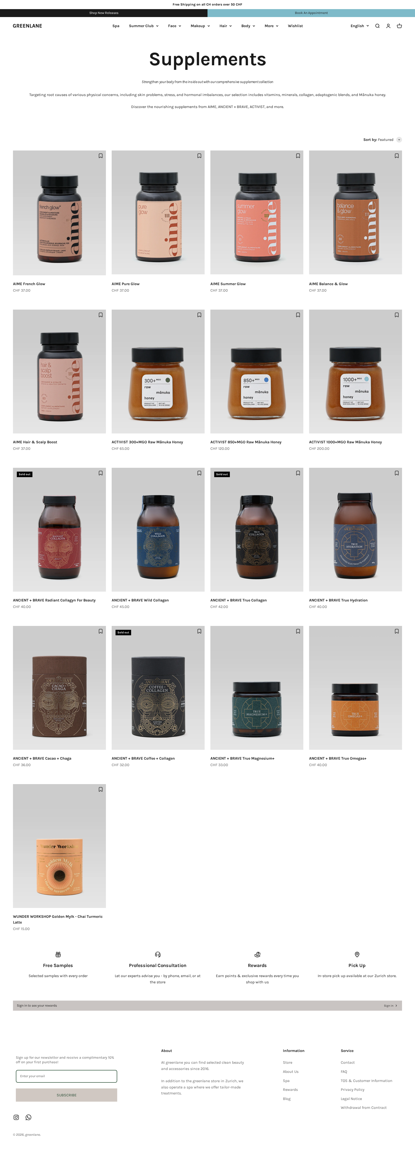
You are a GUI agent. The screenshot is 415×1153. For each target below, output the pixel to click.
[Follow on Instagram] (16, 1117)
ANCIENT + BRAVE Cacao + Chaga (42, 758)
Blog (287, 1098)
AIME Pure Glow (126, 284)
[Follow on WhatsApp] (28, 1117)
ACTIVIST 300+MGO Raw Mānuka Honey (147, 442)
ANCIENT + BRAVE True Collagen (238, 600)
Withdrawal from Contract (364, 1107)
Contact (348, 1062)
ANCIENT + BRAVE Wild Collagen (140, 600)
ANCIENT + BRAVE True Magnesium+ (242, 758)
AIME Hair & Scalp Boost (35, 442)
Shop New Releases (103, 13)
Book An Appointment (311, 13)
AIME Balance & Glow (328, 284)
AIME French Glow (29, 284)
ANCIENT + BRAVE (233, 106)
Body (245, 26)
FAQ (344, 1071)
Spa (115, 26)
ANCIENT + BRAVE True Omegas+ (337, 758)
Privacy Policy (352, 1089)
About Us (291, 1071)
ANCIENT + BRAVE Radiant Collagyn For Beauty (54, 600)
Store (287, 1062)
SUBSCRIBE (67, 1095)
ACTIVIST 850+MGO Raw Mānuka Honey (245, 442)
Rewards (290, 1089)
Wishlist (295, 26)
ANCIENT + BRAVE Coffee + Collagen (143, 758)
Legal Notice (351, 1098)
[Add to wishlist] (101, 156)
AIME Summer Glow (228, 284)
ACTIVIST (257, 106)
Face (172, 26)
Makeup (198, 26)
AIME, (212, 106)
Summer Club (141, 26)
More (269, 26)
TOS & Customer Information (366, 1080)
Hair (223, 26)
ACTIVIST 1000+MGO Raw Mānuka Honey (345, 442)
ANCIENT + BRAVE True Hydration (338, 600)
